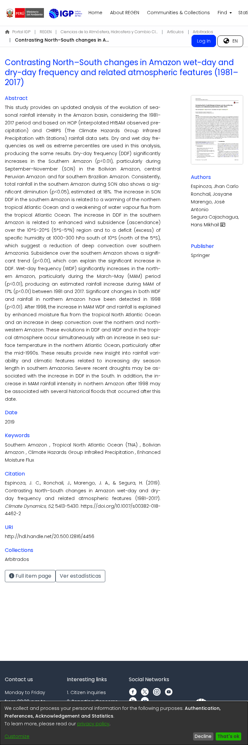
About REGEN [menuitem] (124, 12)
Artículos (175, 31)
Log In (204, 41)
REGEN (46, 31)
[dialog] (124, 723)
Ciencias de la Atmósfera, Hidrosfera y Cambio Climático (109, 31)
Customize (17, 736)
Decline (203, 736)
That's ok (228, 736)
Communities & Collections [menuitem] (178, 12)
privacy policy (93, 723)
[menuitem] (224, 13)
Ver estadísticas (80, 576)
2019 (10, 422)
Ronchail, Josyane (211, 194)
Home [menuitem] (95, 12)
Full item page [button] (32, 576)
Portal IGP (21, 31)
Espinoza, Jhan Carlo (215, 186)
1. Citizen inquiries (86, 692)
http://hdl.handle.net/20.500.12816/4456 (49, 536)
